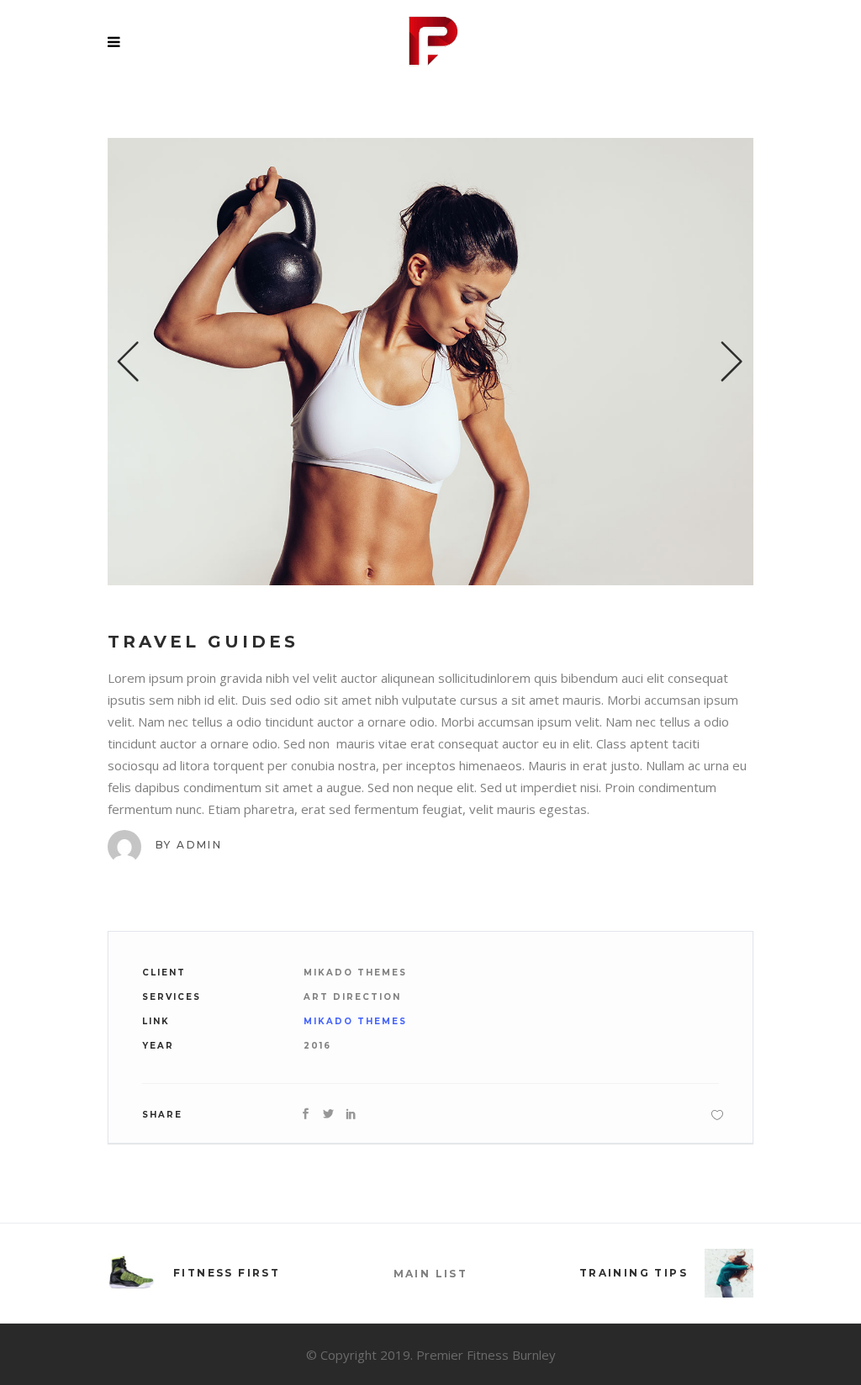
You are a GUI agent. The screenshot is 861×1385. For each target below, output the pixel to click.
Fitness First (226, 1272)
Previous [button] (129, 362)
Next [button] (732, 362)
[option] (430, 361)
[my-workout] (430, 361)
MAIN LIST (431, 1273)
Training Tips (633, 1272)
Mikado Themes (355, 1021)
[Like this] (717, 1114)
